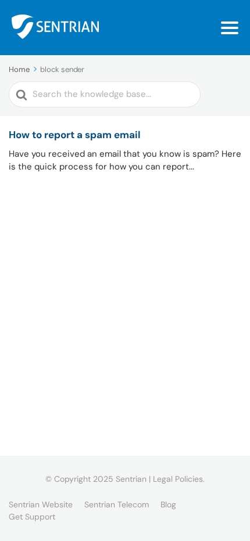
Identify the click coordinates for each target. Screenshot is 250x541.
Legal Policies (178, 479)
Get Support (32, 516)
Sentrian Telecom (116, 504)
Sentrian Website (41, 504)
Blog (168, 504)
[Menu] (229, 27)
